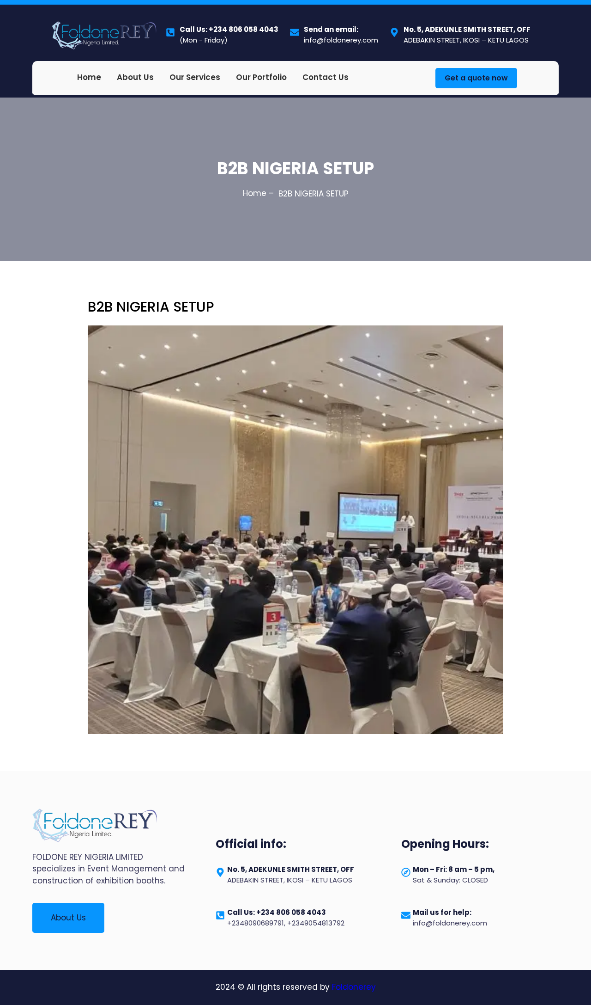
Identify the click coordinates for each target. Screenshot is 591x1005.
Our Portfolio (261, 77)
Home (89, 77)
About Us (135, 77)
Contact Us (325, 77)
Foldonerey (354, 987)
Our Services (194, 77)
